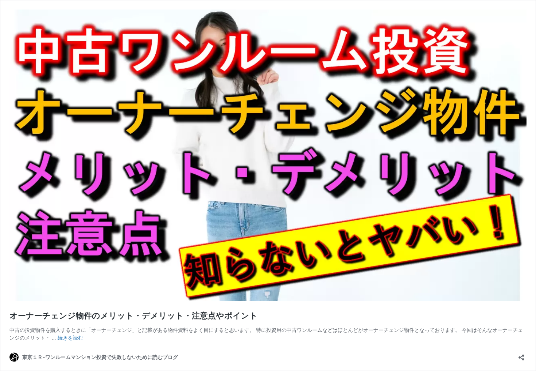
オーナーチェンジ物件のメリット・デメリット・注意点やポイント (133, 315)
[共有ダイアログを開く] (521, 355)
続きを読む (70, 337)
